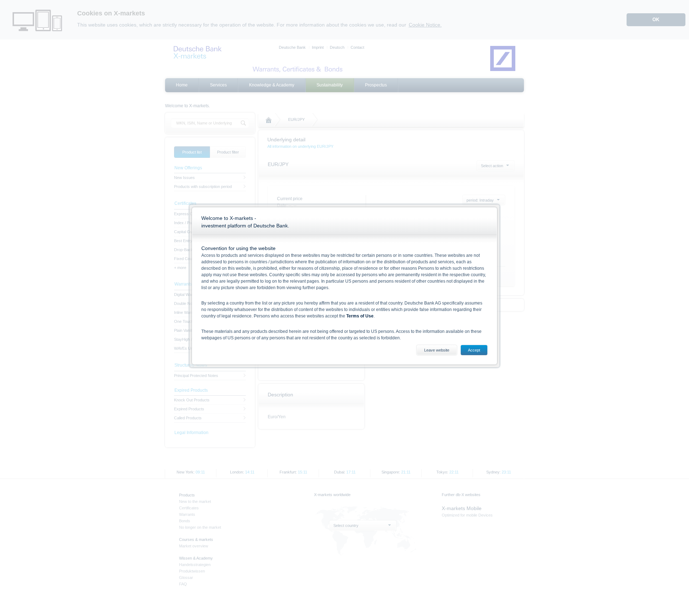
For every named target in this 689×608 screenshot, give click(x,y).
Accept (474, 350)
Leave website (436, 350)
